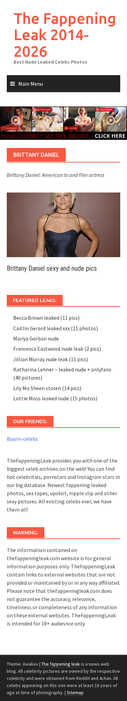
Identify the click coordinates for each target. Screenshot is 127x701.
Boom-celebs (22, 438)
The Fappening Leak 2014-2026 (65, 35)
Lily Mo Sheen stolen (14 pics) (47, 388)
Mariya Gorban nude (36, 338)
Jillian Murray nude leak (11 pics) (50, 359)
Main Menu (30, 83)
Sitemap (75, 692)
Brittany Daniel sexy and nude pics (52, 268)
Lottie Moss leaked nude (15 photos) (55, 398)
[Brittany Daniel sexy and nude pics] (63, 224)
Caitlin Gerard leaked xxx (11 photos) (55, 328)
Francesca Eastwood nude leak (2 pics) (57, 348)
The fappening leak (60, 664)
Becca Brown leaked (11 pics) (46, 317)
